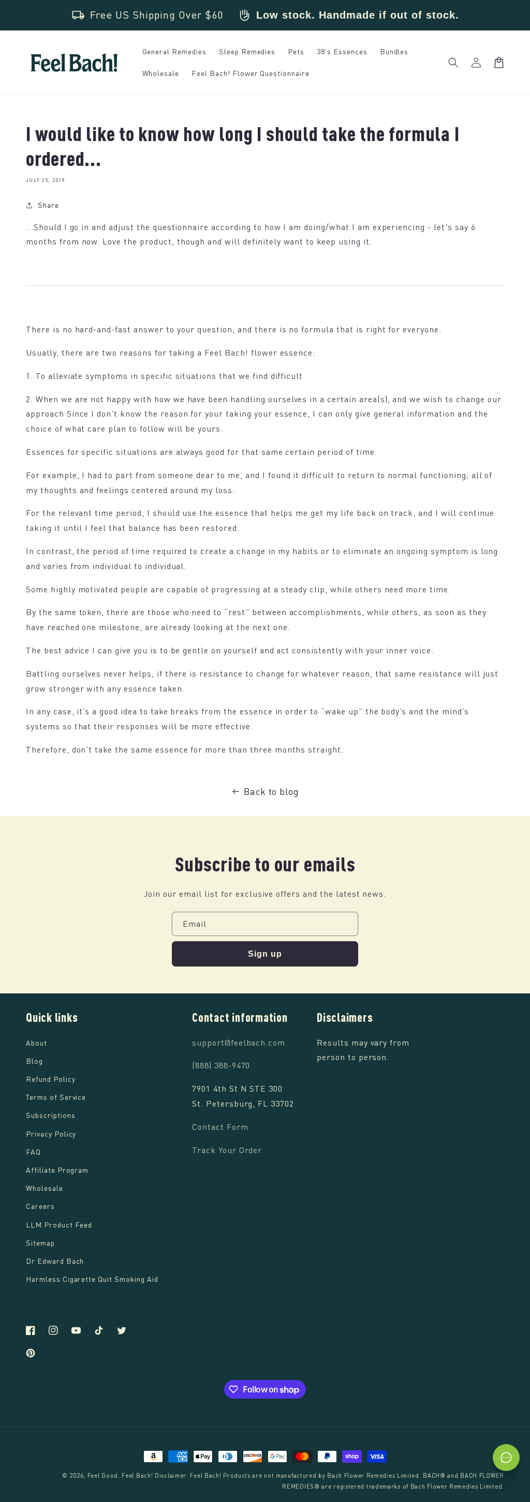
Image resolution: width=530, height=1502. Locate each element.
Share (48, 205)
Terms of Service (56, 1097)
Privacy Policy (51, 1133)
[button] (453, 62)
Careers (40, 1206)
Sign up (265, 953)
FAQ (33, 1151)
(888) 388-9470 (221, 1065)
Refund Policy (50, 1079)
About (36, 1042)
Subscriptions (50, 1115)
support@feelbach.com (238, 1042)
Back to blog (272, 791)
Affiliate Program (57, 1170)
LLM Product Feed (59, 1224)
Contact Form (220, 1127)
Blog (34, 1060)
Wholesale (44, 1188)
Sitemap (40, 1242)
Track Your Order (227, 1150)
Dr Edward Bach (55, 1260)
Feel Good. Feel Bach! (120, 1475)
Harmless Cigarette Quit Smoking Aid (92, 1279)
